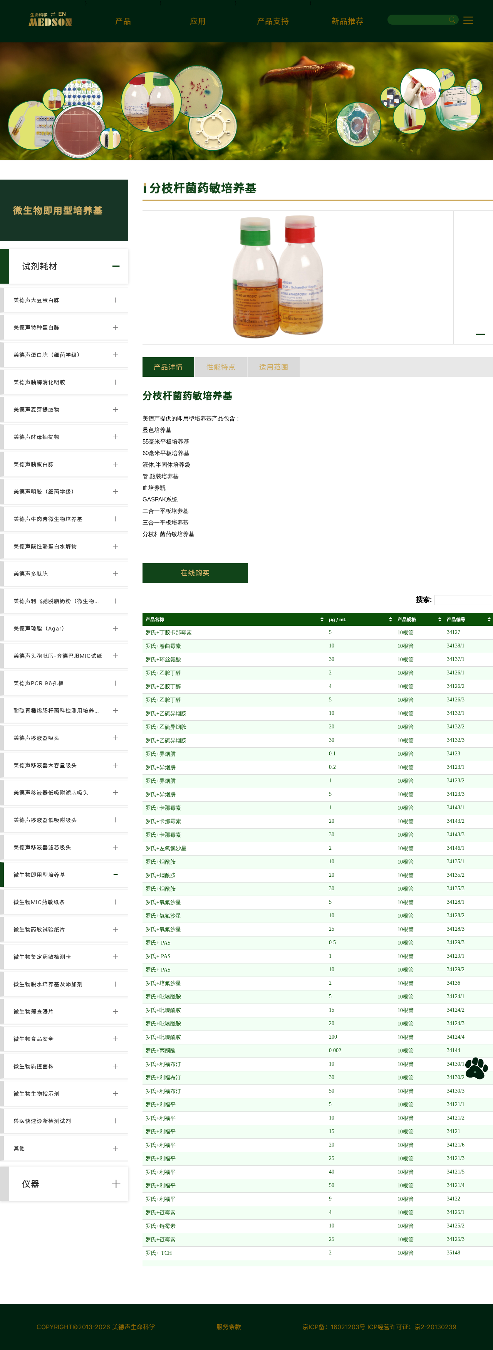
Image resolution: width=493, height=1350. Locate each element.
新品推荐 (348, 21)
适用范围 (273, 367)
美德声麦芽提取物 (36, 409)
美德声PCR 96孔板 (38, 683)
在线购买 (195, 573)
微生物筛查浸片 (33, 1011)
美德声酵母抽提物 (36, 437)
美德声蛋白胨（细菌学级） (48, 354)
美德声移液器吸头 (36, 738)
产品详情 (168, 367)
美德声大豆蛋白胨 (36, 300)
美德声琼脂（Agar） (40, 628)
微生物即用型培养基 (39, 874)
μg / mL (337, 619)
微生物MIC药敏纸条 (39, 902)
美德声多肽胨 (30, 573)
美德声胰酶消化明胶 (39, 382)
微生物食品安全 (33, 1039)
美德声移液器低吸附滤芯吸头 (51, 792)
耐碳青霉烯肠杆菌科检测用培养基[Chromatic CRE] (57, 710)
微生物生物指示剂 (36, 1093)
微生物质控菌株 (33, 1066)
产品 (123, 21)
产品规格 (406, 619)
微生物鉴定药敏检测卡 (42, 956)
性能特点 (221, 367)
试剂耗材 (39, 266)
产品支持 (273, 21)
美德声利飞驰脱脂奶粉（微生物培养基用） (57, 601)
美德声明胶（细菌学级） (45, 491)
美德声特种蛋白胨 (36, 327)
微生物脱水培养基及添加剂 (48, 984)
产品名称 (155, 619)
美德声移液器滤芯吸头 (42, 847)
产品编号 (456, 619)
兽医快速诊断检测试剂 (42, 1121)
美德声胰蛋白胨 (33, 464)
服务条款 (228, 1327)
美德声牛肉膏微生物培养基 (48, 519)
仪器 (31, 1184)
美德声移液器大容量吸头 (45, 765)
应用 (198, 21)
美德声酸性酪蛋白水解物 (45, 546)
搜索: (424, 599)
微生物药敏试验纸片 (39, 929)
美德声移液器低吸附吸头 (45, 820)
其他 (19, 1148)
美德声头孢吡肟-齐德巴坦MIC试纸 (57, 655)
